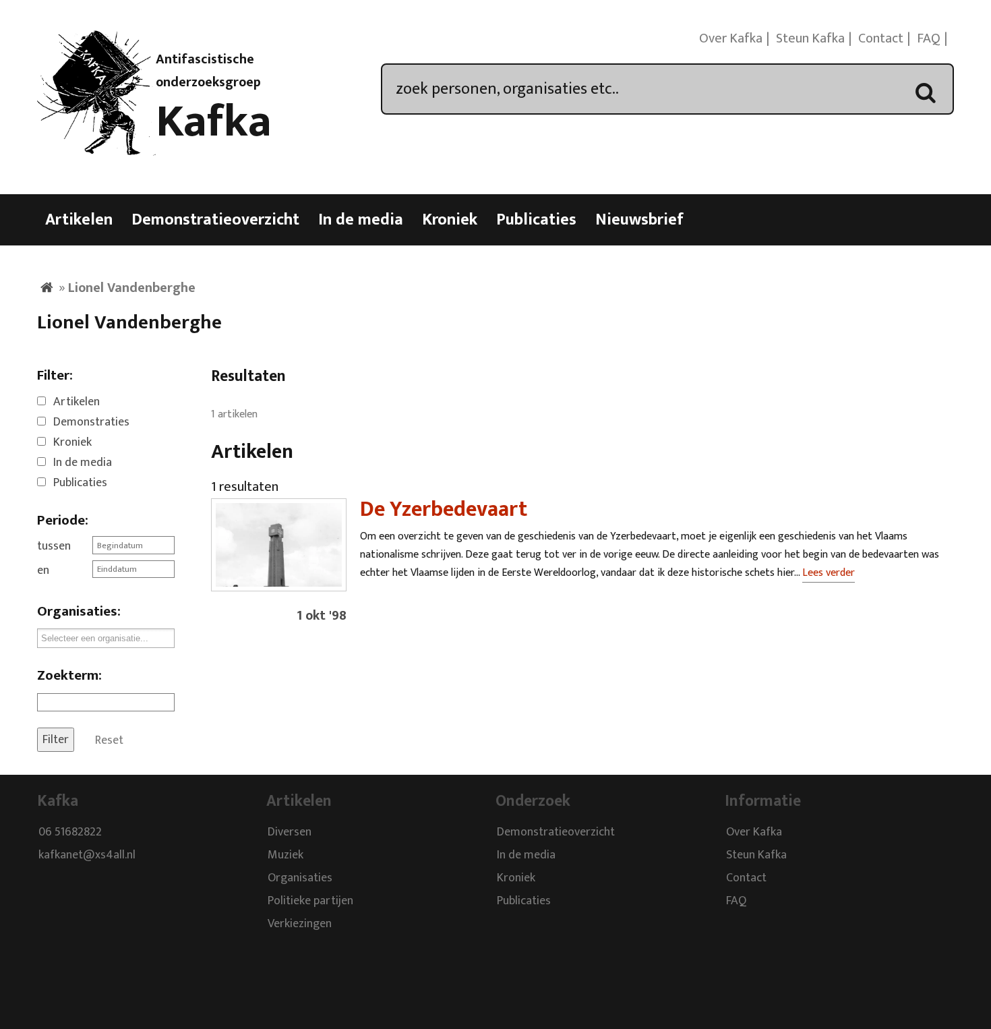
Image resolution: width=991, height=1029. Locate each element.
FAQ (928, 38)
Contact (880, 38)
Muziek (285, 855)
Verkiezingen (300, 924)
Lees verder (828, 573)
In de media (360, 219)
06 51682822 (70, 832)
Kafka (214, 122)
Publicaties (536, 219)
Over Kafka (730, 38)
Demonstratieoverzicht (215, 219)
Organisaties (300, 878)
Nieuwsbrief (639, 219)
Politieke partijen (310, 901)
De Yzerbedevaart (443, 509)
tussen (54, 546)
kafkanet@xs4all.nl (87, 855)
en (43, 570)
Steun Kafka (810, 38)
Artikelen (79, 219)
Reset (109, 740)
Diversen (289, 832)
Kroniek (449, 219)
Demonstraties (91, 422)
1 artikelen (234, 414)
